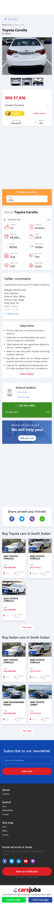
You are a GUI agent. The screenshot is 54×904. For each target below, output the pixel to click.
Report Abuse (27, 373)
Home (4, 25)
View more (27, 627)
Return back (12, 19)
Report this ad (39, 113)
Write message (23, 397)
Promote (15, 113)
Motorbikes (7, 810)
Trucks (5, 814)
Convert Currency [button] (14, 105)
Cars (4, 806)
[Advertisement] (27, 159)
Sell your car (27, 438)
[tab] (27, 105)
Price (10, 197)
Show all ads (22, 392)
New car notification (27, 871)
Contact (6, 793)
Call (48, 219)
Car (9, 25)
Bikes (4, 830)
